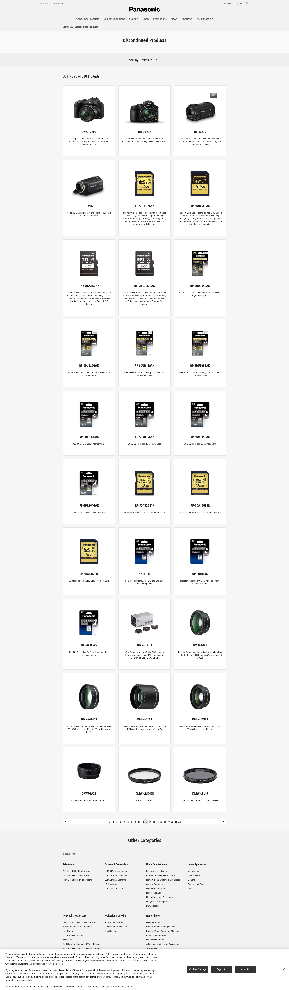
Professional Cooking (115, 915)
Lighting (191, 880)
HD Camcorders (112, 884)
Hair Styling (68, 931)
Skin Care (67, 940)
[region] (144, 969)
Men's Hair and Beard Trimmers (77, 927)
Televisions (68, 864)
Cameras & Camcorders (116, 864)
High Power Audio (154, 893)
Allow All (245, 969)
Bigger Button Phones (156, 935)
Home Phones (153, 915)
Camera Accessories (114, 888)
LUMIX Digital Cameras (115, 880)
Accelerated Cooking (114, 922)
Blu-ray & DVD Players (156, 871)
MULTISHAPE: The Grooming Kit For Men (82, 948)
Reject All (221, 969)
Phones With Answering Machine (161, 927)
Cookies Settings (197, 969)
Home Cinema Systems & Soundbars (163, 880)
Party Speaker (152, 906)
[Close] (283, 969)
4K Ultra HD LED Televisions (76, 875)
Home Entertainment (157, 864)
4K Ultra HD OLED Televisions (76, 871)
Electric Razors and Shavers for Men (79, 922)
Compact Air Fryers (196, 884)
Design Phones (153, 922)
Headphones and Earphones (159, 897)
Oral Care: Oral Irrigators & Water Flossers (82, 944)
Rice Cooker (110, 931)
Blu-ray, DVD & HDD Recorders (160, 875)
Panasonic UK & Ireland (52, 3)
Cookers (192, 888)
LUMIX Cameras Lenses (116, 875)
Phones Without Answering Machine (162, 931)
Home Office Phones (155, 940)
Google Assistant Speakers (158, 901)
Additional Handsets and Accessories (163, 944)
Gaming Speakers (154, 884)
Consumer (69, 853)
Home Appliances (197, 864)
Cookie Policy (134, 977)
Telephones (151, 948)
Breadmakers (194, 875)
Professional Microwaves (116, 927)
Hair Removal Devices (73, 935)
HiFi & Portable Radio (156, 888)
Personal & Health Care (74, 915)
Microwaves (193, 871)
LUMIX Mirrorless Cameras (117, 871)
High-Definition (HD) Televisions (77, 880)
